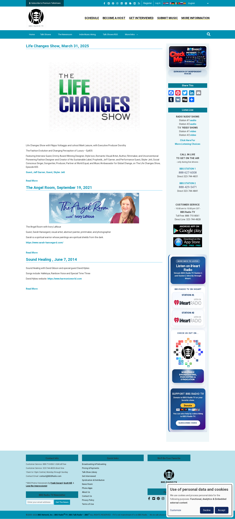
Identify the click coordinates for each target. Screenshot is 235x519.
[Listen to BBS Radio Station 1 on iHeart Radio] (188, 302)
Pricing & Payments (90, 468)
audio (193, 120)
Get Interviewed (141, 18)
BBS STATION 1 (188, 168)
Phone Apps (87, 488)
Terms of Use (88, 504)
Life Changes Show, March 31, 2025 (57, 46)
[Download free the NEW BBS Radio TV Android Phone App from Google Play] (187, 229)
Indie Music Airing (87, 34)
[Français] (170, 3)
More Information (195, 18)
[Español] (184, 3)
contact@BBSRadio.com (50, 476)
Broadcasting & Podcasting (94, 464)
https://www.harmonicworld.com (64, 278)
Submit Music (167, 18)
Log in (158, 3)
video (193, 131)
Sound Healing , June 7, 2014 (51, 259)
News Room (87, 484)
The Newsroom (65, 34)
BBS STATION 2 (188, 183)
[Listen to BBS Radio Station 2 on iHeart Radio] (188, 319)
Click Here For (187, 140)
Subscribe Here (188, 423)
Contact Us (87, 496)
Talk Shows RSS (110, 34)
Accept (221, 510)
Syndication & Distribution (93, 480)
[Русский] (181, 3)
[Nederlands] (167, 3)
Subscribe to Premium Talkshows (46, 3)
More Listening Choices (187, 144)
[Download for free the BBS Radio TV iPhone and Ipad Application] (187, 242)
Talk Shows (45, 34)
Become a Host (114, 18)
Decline (207, 510)
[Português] (178, 3)
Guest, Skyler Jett (55, 172)
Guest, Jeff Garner (35, 172)
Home (32, 34)
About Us (86, 492)
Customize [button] (175, 510)
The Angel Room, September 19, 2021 (59, 187)
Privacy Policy (88, 500)
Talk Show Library (89, 472)
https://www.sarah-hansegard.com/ (44, 242)
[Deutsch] (173, 3)
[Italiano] (176, 3)
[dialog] (200, 500)
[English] (164, 3)
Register (147, 3)
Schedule (92, 18)
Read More (32, 180)
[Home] (36, 18)
